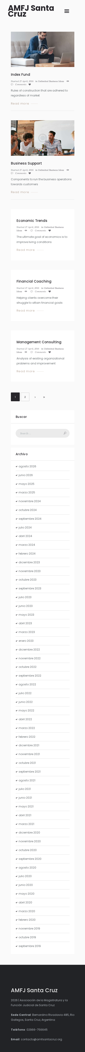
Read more (20, 104)
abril (25, 536)
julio (25, 527)
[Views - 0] (68, 81)
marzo (27, 492)
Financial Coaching (34, 281)
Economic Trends (32, 220)
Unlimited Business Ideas (51, 81)
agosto (27, 466)
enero (26, 641)
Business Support (26, 163)
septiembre (30, 519)
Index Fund (20, 74)
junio (26, 475)
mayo (26, 484)
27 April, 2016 (26, 81)
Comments (20, 84)
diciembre (29, 562)
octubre (28, 510)
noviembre (30, 501)
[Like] (30, 84)
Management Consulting (39, 342)
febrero (27, 553)
